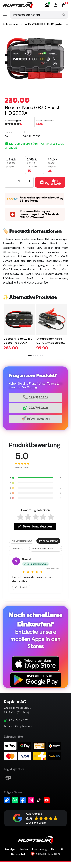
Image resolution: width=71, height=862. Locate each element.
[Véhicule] (47, 5)
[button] (30, 355)
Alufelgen (10, 849)
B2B (53, 849)
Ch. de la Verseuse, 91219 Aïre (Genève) (17, 707)
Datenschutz (19, 854)
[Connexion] (56, 5)
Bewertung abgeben (37, 526)
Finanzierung (39, 849)
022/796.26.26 (35, 397)
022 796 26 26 (18, 720)
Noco (39, 124)
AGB (63, 849)
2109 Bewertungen (36, 822)
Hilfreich (23, 587)
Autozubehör (11, 24)
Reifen (24, 849)
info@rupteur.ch (35, 418)
